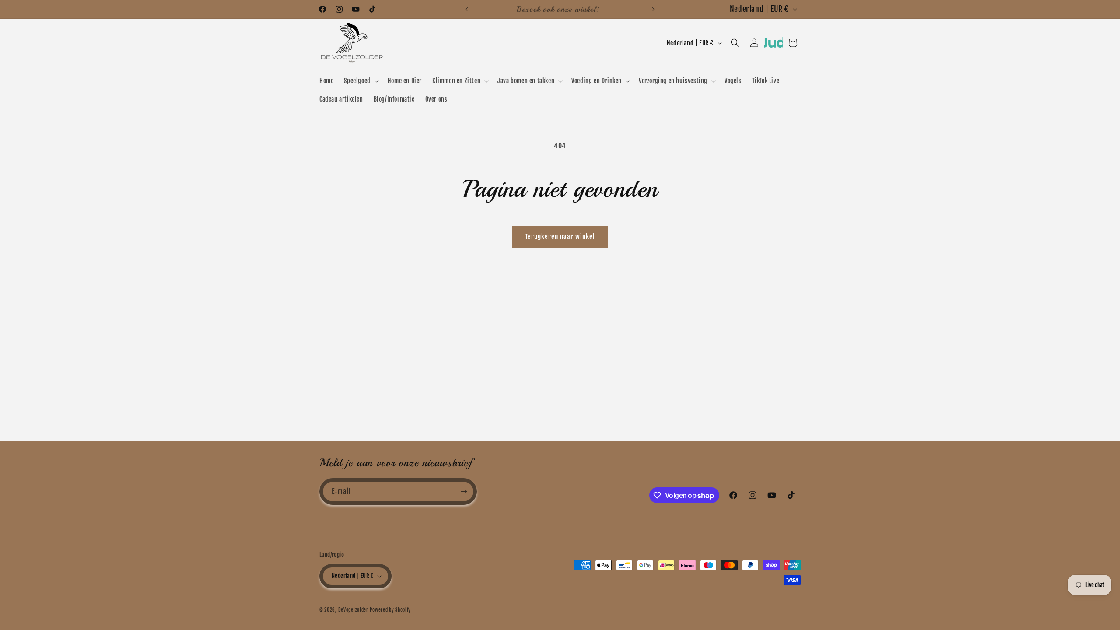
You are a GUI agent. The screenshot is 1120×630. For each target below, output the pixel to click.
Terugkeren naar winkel (560, 236)
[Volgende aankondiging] (653, 9)
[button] (360, 81)
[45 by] (773, 45)
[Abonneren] (463, 491)
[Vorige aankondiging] (466, 9)
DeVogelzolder (353, 610)
